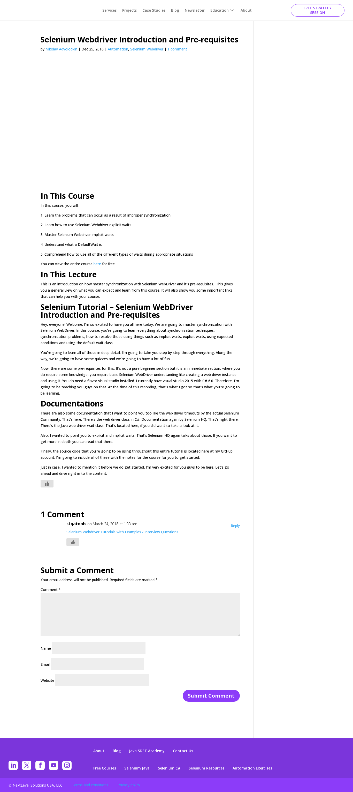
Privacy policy (129, 784)
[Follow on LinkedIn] (13, 765)
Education (219, 10)
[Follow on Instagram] (67, 765)
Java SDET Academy (147, 751)
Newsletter (195, 10)
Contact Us (183, 751)
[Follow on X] (26, 765)
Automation (118, 49)
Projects (129, 10)
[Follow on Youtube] (53, 765)
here (97, 263)
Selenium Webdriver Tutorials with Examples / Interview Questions (122, 531)
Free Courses (104, 768)
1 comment (177, 49)
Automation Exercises (252, 768)
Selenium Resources (206, 768)
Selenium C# (169, 768)
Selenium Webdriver (146, 49)
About (246, 10)
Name (46, 648)
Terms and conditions (90, 784)
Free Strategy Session (318, 10)
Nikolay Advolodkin (61, 49)
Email (45, 664)
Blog (175, 10)
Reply (235, 525)
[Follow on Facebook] (40, 765)
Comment (51, 589)
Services (109, 10)
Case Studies (153, 10)
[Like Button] (47, 483)
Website (47, 680)
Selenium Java (137, 768)
